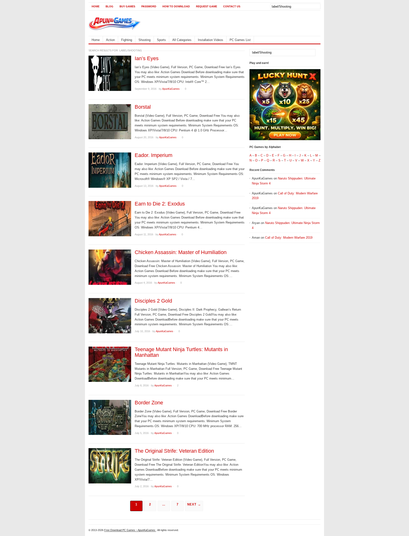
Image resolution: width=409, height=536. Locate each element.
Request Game (206, 6)
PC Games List (240, 40)
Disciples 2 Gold (153, 301)
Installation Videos (210, 40)
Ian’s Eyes (147, 58)
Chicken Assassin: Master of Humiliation (181, 252)
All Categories (181, 40)
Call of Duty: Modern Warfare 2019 (288, 237)
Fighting (126, 40)
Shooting (144, 40)
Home (95, 6)
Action (110, 40)
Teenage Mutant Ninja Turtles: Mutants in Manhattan (181, 352)
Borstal (143, 107)
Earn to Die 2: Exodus (160, 204)
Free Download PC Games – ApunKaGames (130, 530)
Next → (194, 504)
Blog (109, 6)
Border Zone (149, 403)
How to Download (176, 6)
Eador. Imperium (153, 155)
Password (148, 6)
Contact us (231, 6)
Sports (161, 40)
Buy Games (127, 6)
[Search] (316, 6)
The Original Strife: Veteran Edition (174, 451)
